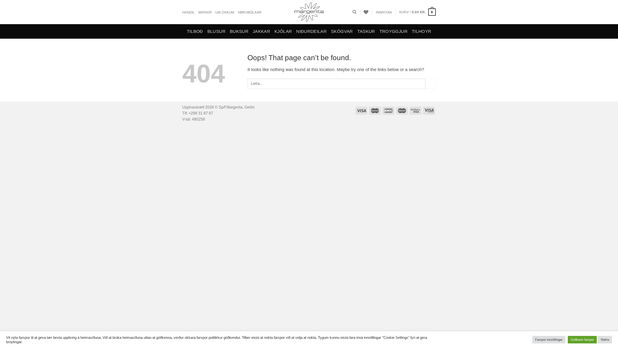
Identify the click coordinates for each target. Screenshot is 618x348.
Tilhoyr (421, 31)
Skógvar (342, 31)
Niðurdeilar (311, 31)
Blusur (216, 31)
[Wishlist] (366, 12)
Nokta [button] (605, 339)
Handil (188, 12)
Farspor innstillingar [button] (548, 339)
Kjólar (283, 31)
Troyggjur (393, 31)
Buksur (239, 31)
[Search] (354, 12)
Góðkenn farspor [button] (582, 339)
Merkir (205, 12)
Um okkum (224, 12)
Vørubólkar (250, 12)
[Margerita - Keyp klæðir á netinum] (309, 12)
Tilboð (195, 31)
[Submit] (430, 84)
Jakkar (261, 31)
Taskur (366, 31)
